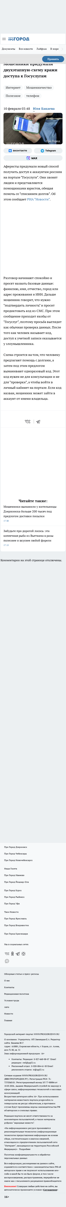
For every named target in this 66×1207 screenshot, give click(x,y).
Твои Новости (11, 912)
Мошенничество (39, 87)
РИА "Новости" (38, 199)
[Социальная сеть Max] (33, 158)
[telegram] (39, 421)
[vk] (28, 421)
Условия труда (11, 1000)
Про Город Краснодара (16, 933)
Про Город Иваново (14, 875)
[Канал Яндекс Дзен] (23, 953)
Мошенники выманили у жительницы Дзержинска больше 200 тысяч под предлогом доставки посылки (29, 513)
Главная (8, 1020)
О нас (7, 980)
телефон (32, 96)
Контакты (9, 987)
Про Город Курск (12, 890)
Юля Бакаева (44, 108)
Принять (53, 59)
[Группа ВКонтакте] (17, 150)
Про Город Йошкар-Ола (16, 882)
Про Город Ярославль (15, 918)
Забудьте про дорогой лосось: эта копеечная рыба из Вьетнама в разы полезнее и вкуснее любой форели (28, 537)
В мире (54, 48)
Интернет (13, 87)
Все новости (26, 48)
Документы (8, 48)
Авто (6, 1007)
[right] (62, 49)
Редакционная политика (16, 993)
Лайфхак (41, 48)
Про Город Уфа (12, 903)
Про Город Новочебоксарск (18, 860)
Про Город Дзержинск (15, 847)
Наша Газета (10, 868)
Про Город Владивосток (16, 925)
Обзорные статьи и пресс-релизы (21, 974)
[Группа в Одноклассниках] (12, 953)
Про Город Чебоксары (15, 853)
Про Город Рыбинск (14, 897)
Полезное (13, 96)
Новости (8, 1013)
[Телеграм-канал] (48, 150)
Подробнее (24, 1149)
